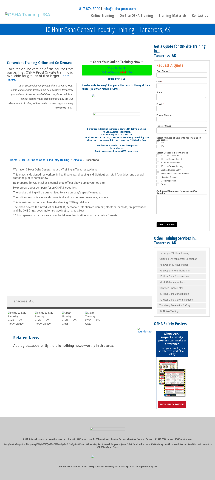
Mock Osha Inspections (172, 282)
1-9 (162, 142)
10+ (162, 146)
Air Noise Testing (168, 311)
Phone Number (164, 115)
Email (160, 104)
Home (13, 160)
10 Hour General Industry (172, 159)
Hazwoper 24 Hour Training (174, 253)
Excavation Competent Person (174, 173)
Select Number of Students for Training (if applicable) (178, 139)
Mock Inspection (168, 181)
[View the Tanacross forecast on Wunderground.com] (145, 329)
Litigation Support (168, 177)
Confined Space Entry (170, 170)
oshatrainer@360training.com (153, 444)
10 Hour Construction (170, 155)
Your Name (162, 71)
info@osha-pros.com (119, 9)
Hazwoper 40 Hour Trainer (173, 264)
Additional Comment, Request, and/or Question (176, 192)
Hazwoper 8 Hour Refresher (174, 270)
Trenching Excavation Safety (174, 305)
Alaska (78, 160)
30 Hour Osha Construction (174, 293)
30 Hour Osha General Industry (176, 299)
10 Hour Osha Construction (174, 276)
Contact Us (200, 15)
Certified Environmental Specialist (178, 258)
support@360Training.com (179, 439)
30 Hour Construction (170, 163)
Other (163, 184)
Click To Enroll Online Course (117, 70)
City (159, 82)
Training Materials (173, 15)
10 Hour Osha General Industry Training (45, 160)
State (159, 92)
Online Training (102, 15)
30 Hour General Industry (172, 166)
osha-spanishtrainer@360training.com (120, 151)
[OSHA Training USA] (27, 14)
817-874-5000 (89, 9)
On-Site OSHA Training (136, 15)
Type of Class (163, 126)
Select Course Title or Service (172, 153)
